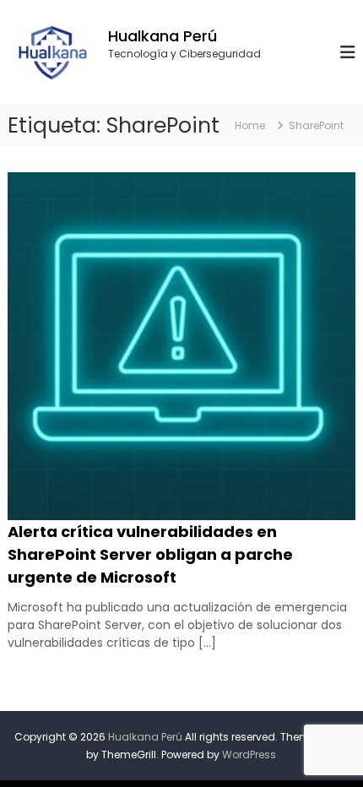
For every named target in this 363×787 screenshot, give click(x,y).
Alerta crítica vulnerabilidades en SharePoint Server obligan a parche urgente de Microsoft (150, 554)
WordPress (249, 754)
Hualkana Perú (162, 35)
